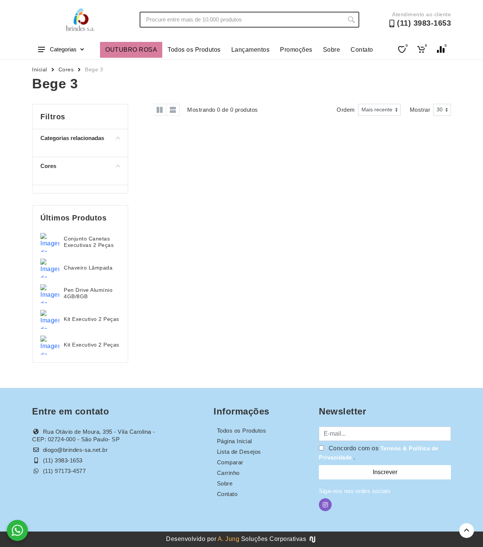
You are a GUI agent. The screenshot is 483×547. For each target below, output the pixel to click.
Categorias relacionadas (72, 138)
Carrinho (228, 473)
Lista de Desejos (239, 451)
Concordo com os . (378, 453)
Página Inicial (234, 441)
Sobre (331, 49)
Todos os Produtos (194, 49)
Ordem (346, 109)
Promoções (296, 49)
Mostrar (420, 109)
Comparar (230, 462)
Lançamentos (250, 49)
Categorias (63, 49)
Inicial (39, 69)
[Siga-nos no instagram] (325, 504)
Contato (362, 49)
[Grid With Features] (159, 110)
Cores (66, 69)
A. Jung (229, 539)
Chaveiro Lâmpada (88, 268)
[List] (173, 110)
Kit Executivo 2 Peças (91, 319)
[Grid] (146, 110)
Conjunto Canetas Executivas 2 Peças (89, 242)
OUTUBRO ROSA (131, 49)
